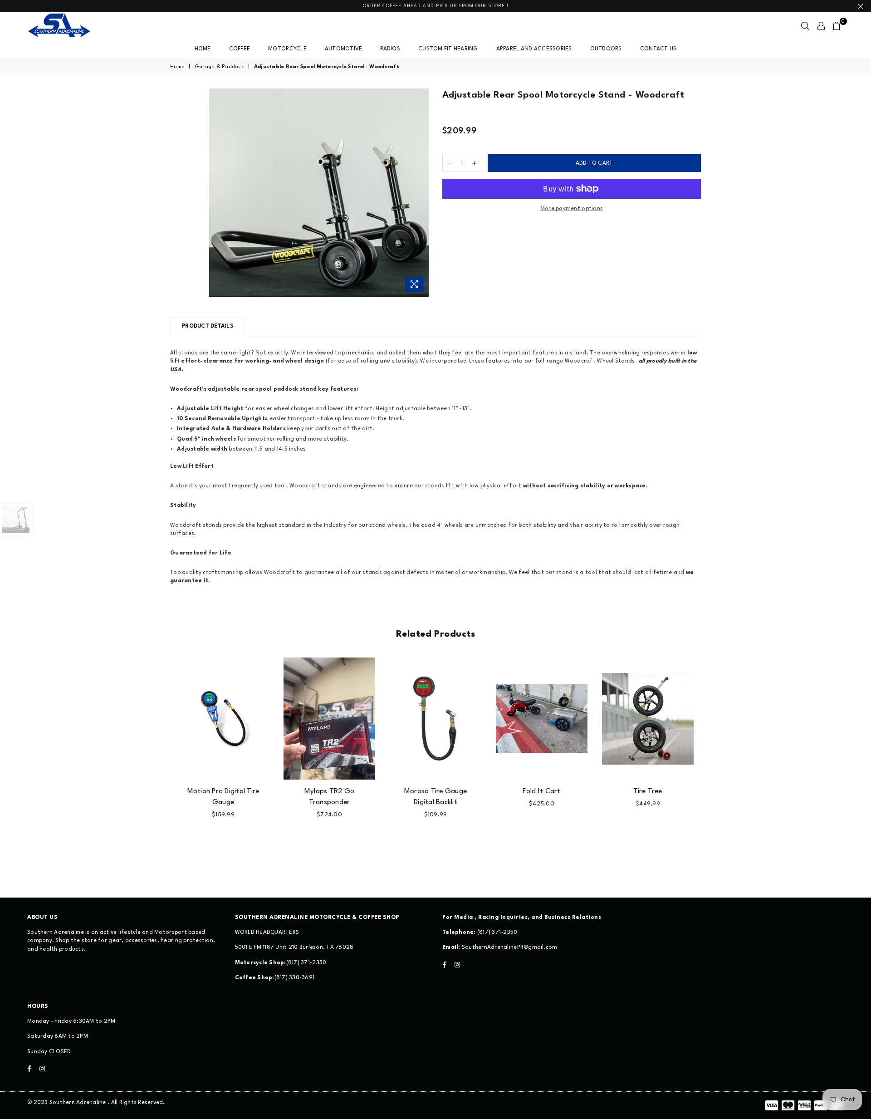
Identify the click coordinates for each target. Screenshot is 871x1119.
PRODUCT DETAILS (207, 326)
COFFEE (239, 49)
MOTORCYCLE (287, 49)
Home (177, 66)
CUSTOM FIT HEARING (448, 49)
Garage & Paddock (219, 66)
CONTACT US (658, 49)
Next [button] (711, 761)
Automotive (343, 49)
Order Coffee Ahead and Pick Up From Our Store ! (436, 6)
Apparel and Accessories (534, 49)
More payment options (571, 208)
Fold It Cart (541, 791)
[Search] (805, 26)
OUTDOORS (606, 49)
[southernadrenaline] (68, 25)
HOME (203, 49)
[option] (319, 192)
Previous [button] (160, 761)
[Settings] (821, 26)
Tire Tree (647, 791)
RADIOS (390, 49)
